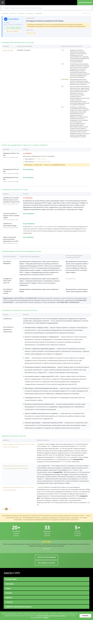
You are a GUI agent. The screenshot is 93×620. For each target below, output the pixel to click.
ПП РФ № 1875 (13, 13)
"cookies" (46, 617)
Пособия (8, 593)
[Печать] (85, 13)
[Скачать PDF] (88, 13)
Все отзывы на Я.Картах (46, 563)
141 (45, 159)
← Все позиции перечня (13, 28)
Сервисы (8, 597)
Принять (85, 616)
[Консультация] (90, 13)
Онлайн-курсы (11, 579)
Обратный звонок (85, 2)
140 (42, 159)
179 (36, 161)
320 (43, 161)
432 (49, 161)
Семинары (9, 584)
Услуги (8, 588)
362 (46, 161)
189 (39, 161)
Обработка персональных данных (18, 607)
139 (39, 159)
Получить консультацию (46, 557)
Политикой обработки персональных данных (51, 615)
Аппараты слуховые (23, 50)
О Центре (9, 602)
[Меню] (2, 2)
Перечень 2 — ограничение (25, 13)
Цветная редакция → (13, 31)
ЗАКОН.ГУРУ (12, 573)
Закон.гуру (4, 13)
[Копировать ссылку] (83, 13)
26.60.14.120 (31, 33)
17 (36, 159)
